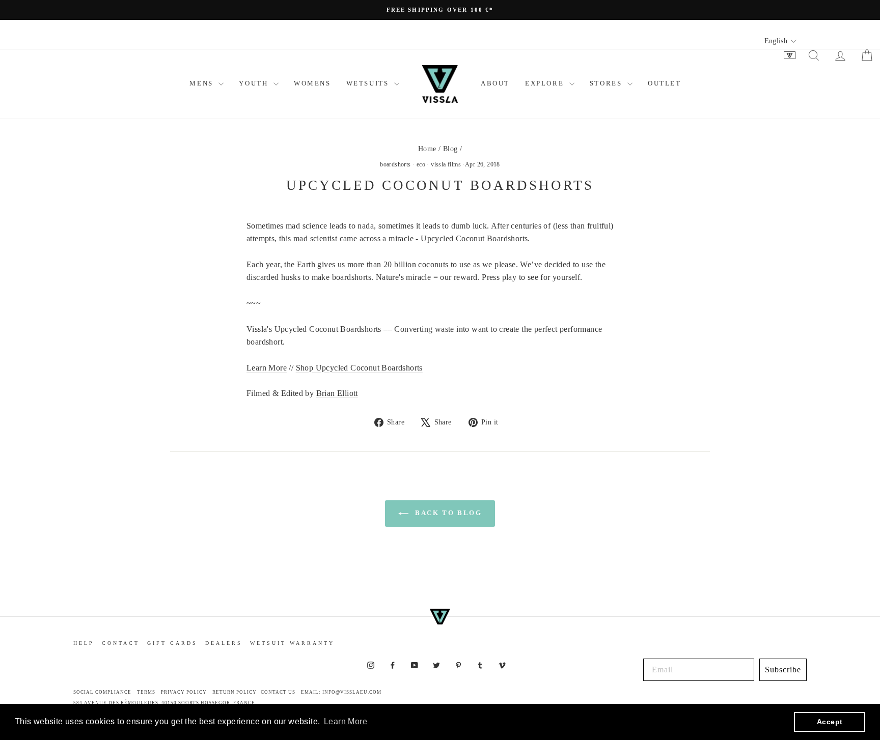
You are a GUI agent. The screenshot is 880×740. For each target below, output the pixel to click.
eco (421, 164)
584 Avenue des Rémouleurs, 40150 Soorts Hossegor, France (164, 702)
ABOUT (495, 83)
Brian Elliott (337, 393)
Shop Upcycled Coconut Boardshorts (359, 367)
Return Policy (234, 692)
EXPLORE (546, 83)
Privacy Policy (184, 692)
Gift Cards (172, 643)
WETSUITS (369, 83)
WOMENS (312, 83)
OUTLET (664, 83)
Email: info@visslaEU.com (341, 692)
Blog (450, 149)
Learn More (266, 367)
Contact (121, 643)
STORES (607, 83)
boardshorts (395, 164)
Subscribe (783, 669)
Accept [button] (829, 722)
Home (427, 149)
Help (83, 643)
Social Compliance (102, 692)
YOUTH (255, 83)
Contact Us (278, 692)
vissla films (446, 164)
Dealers (223, 643)
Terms (146, 692)
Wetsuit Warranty (292, 643)
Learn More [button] (345, 721)
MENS (202, 83)
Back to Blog (447, 513)
